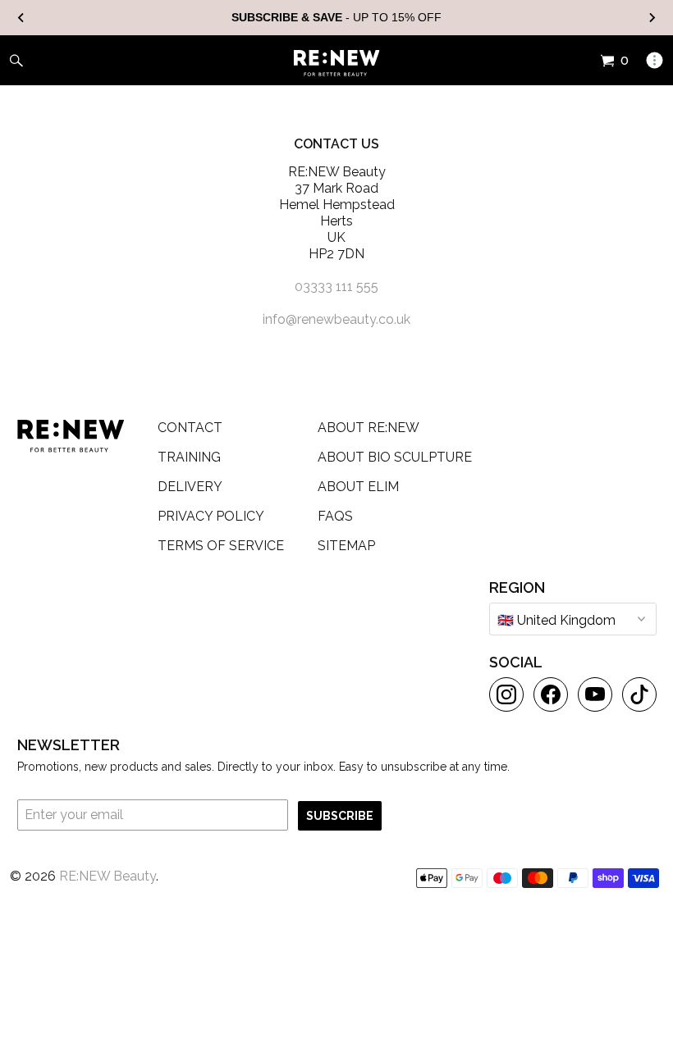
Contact (190, 427)
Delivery (190, 486)
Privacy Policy (211, 516)
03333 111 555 (336, 286)
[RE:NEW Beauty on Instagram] (506, 694)
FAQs (335, 516)
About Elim (358, 486)
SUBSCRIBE (339, 815)
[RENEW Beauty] (337, 63)
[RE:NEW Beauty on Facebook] (550, 694)
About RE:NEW (368, 427)
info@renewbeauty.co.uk (336, 319)
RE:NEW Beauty (107, 876)
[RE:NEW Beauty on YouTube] (595, 694)
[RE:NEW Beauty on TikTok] (639, 694)
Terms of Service (221, 545)
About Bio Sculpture (395, 457)
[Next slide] (651, 18)
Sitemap (346, 545)
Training (189, 457)
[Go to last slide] (21, 18)
